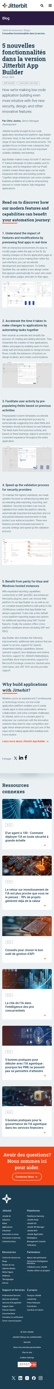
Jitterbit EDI (31, 1223)
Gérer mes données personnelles (27, 1347)
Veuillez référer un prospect (38, 1271)
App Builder (9, 83)
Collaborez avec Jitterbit (37, 1267)
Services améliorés (10, 1299)
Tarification (31, 1245)
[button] (50, 5)
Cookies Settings (27, 1358)
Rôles (4, 1223)
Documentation (8, 1314)
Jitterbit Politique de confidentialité (27, 1337)
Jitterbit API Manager (35, 1227)
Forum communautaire (11, 1321)
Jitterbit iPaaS (32, 1220)
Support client (8, 1306)
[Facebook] (34, 1377)
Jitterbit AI (6, 1216)
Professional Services (11, 1295)
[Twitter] (13, 1377)
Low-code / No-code (28, 83)
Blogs (27, 30)
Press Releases (33, 1303)
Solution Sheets (8, 1268)
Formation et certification (12, 1317)
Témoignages (8, 1279)
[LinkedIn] (20, 1377)
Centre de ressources (12, 30)
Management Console (36, 1241)
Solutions (6, 1220)
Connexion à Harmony (11, 1238)
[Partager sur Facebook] (26, 758)
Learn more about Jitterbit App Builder (23, 741)
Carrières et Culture (35, 1310)
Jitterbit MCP (32, 1231)
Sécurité (27, 1342)
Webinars (6, 1276)
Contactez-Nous (24, 1176)
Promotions (32, 1306)
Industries (6, 1231)
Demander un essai (10, 1234)
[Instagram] (40, 1377)
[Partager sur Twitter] (16, 758)
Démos (5, 1283)
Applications (7, 1227)
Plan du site (27, 1352)
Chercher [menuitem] (42, 5)
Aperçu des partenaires (36, 1258)
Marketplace (32, 1238)
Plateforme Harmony (35, 1216)
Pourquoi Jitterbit (34, 1295)
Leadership (31, 1299)
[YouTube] (27, 1377)
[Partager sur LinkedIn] (21, 758)
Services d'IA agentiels (11, 1303)
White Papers (7, 1272)
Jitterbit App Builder (35, 1234)
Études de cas (8, 1265)
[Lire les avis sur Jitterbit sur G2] (27, 1364)
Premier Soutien (8, 1310)
